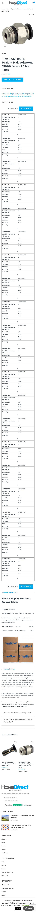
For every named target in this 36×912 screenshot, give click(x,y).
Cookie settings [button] (27, 905)
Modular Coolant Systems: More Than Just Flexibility (20, 826)
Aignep (4, 54)
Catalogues (5, 853)
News (3, 843)
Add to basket (26, 109)
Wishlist (4, 892)
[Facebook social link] (7, 102)
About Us (4, 839)
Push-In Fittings (27, 9)
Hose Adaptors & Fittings (14, 9)
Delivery (4, 866)
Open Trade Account (8, 889)
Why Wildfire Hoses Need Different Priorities (22, 816)
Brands (3, 846)
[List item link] (18, 798)
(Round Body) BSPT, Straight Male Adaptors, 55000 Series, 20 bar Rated (25, 764)
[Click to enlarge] (5, 47)
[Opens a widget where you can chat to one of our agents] (28, 908)
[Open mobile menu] (2, 3)
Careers (4, 849)
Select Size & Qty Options (12, 80)
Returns (4, 869)
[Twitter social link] (9, 102)
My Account (5, 885)
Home (3, 9)
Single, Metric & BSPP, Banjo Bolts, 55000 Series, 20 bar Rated (9, 764)
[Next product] (33, 14)
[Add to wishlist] (14, 742)
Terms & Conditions (7, 872)
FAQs (3, 862)
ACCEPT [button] (18, 909)
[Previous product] (29, 14)
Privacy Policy (6, 876)
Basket (4, 895)
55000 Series (5, 11)
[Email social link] (12, 102)
